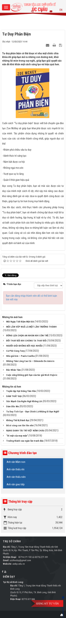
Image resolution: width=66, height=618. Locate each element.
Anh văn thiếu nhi (15, 469)
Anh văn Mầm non (16, 461)
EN (61, 9)
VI (61, 14)
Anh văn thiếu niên (16, 476)
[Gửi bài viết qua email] (48, 45)
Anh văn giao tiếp (16, 484)
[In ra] (55, 45)
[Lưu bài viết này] (61, 45)
